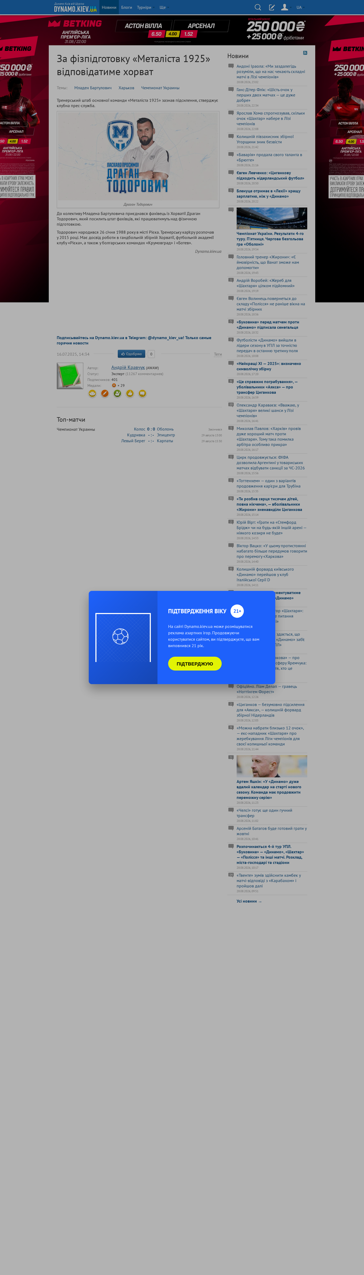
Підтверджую (195, 663)
